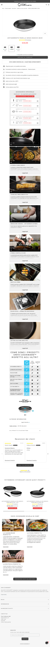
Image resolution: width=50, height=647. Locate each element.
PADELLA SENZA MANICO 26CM (34, 8)
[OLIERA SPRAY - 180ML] (14, 121)
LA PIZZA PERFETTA (34, 533)
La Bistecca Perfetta (12, 564)
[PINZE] (14, 104)
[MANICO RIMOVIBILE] (14, 99)
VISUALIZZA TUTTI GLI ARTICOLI (25, 578)
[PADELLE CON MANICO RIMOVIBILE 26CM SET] (37, 491)
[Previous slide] (2, 453)
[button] (49, 5)
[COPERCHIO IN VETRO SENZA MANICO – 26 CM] (14, 110)
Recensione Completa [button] (10, 460)
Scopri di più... (4, 594)
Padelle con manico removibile (22, 8)
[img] (8, 443)
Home (3, 8)
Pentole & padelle (8, 8)
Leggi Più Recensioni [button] (25, 465)
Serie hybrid (14, 8)
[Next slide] (48, 453)
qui (29, 422)
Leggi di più (25, 173)
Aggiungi (37, 101)
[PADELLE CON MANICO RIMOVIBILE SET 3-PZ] (12, 491)
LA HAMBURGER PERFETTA (9, 533)
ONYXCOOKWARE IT (25, 643)
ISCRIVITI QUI (25, 638)
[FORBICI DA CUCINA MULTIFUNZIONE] (14, 117)
